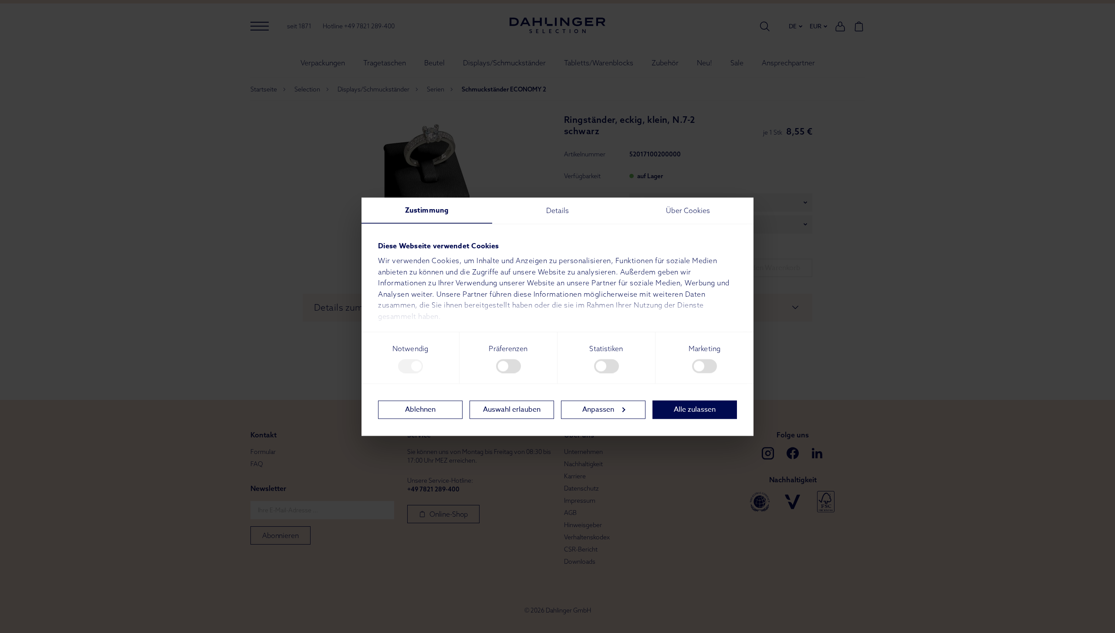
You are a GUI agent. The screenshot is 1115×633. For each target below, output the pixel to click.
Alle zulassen (695, 409)
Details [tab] (557, 210)
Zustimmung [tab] (427, 210)
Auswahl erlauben (512, 409)
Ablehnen (420, 409)
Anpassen (598, 409)
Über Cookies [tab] (688, 210)
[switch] (508, 366)
